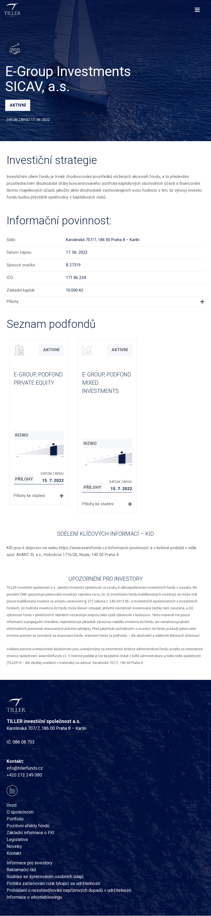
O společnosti (20, 812)
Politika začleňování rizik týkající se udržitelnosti (53, 883)
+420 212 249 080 (24, 775)
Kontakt (14, 853)
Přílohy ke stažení (29, 495)
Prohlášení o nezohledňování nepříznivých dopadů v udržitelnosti (69, 890)
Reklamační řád (21, 869)
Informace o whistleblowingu (34, 897)
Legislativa (17, 839)
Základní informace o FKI (30, 832)
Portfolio (15, 819)
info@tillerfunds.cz (25, 768)
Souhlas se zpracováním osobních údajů (45, 876)
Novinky (14, 846)
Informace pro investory (29, 862)
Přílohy (13, 301)
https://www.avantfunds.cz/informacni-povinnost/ (104, 547)
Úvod (11, 805)
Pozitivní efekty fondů (28, 825)
